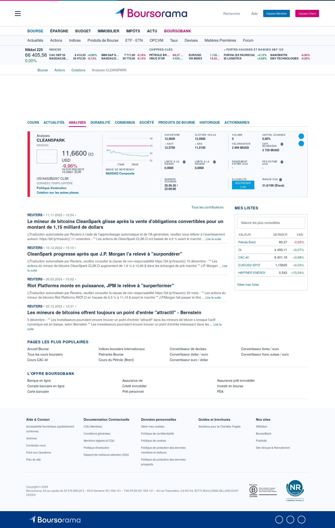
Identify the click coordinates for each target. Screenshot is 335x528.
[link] (31, 438)
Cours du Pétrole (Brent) (116, 359)
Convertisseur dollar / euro (189, 354)
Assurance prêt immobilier (236, 380)
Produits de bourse (176, 122)
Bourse (35, 30)
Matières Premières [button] (220, 40)
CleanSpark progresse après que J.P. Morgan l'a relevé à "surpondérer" (104, 253)
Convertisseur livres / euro (260, 348)
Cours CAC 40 (37, 359)
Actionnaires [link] (236, 122)
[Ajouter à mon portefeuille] (301, 136)
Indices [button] (75, 40)
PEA (220, 391)
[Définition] (184, 162)
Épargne (59, 30)
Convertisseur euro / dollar (189, 359)
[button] (18, 13)
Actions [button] (56, 40)
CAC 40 (243, 257)
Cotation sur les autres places (58, 192)
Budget (83, 30)
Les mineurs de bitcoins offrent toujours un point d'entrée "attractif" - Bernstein (114, 312)
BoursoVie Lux (243, 185)
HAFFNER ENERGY (251, 272)
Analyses (77, 122)
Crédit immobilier (134, 386)
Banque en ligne (39, 380)
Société (146, 122)
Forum (248, 40)
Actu (152, 30)
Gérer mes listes (248, 284)
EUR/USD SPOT (249, 265)
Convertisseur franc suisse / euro (265, 354)
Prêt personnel (133, 391)
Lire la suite (213, 239)
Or (240, 250)
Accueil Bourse (38, 348)
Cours (33, 122)
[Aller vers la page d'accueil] (166, 13)
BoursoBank (177, 30)
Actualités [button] (35, 40)
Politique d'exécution (52, 188)
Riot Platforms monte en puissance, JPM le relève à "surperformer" (100, 285)
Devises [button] (191, 40)
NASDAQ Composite (120, 173)
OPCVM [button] (156, 40)
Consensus (125, 122)
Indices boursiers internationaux (122, 348)
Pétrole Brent (247, 242)
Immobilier (108, 30)
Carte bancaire (38, 391)
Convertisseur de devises (188, 348)
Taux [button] (174, 40)
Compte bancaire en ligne (45, 386)
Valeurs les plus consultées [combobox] (260, 222)
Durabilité (100, 122)
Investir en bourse (230, 386)
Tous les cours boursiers (45, 354)
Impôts (133, 30)
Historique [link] (210, 122)
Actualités (54, 122)
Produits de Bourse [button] (103, 40)
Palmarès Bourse (111, 354)
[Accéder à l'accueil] (29, 69)
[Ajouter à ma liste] (301, 143)
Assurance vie (132, 380)
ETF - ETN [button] (134, 40)
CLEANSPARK (51, 140)
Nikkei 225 (34, 49)
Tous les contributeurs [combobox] (207, 207)
